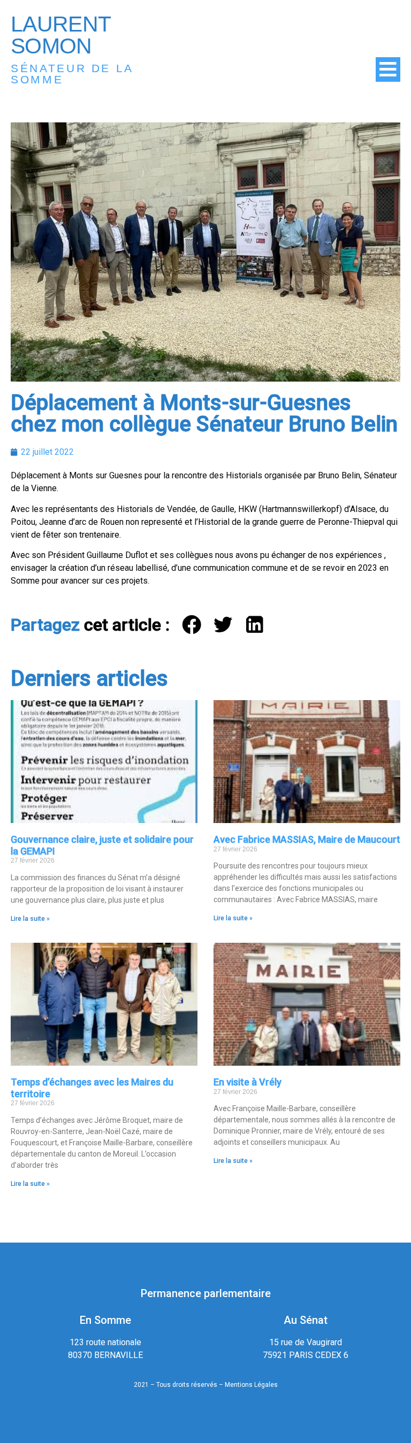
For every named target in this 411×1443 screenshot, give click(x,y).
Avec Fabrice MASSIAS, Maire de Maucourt (307, 839)
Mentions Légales (251, 1384)
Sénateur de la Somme (72, 74)
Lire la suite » (30, 918)
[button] (192, 625)
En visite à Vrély (247, 1082)
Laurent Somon (60, 35)
